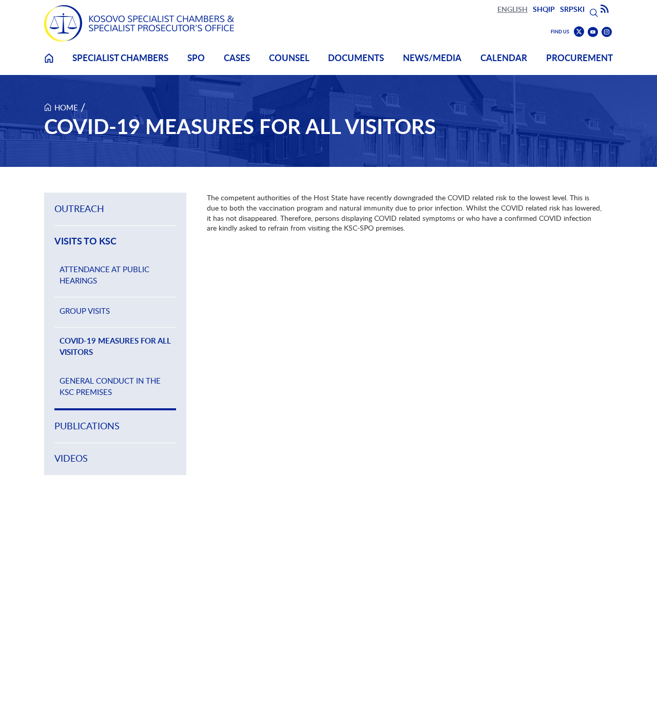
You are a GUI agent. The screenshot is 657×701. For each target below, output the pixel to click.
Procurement (579, 58)
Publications (87, 426)
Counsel (289, 58)
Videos (71, 458)
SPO (196, 58)
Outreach (79, 209)
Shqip (544, 9)
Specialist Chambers (120, 58)
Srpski (572, 9)
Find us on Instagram (607, 32)
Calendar (503, 58)
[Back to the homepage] (139, 23)
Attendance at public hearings (104, 275)
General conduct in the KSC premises (110, 386)
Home (48, 64)
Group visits (85, 311)
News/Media (432, 58)
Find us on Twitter (579, 31)
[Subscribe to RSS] (605, 9)
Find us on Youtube (593, 32)
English (512, 9)
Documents (356, 58)
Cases (237, 58)
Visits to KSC (85, 241)
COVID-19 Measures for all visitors (115, 346)
